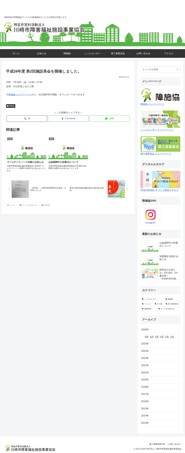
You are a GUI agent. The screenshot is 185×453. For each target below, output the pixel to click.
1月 (172, 336)
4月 (162, 336)
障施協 (11, 106)
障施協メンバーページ (20, 94)
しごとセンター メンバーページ (156, 130)
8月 (147, 336)
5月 (157, 336)
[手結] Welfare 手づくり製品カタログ (159, 190)
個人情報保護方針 (157, 444)
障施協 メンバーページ (152, 104)
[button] (177, 69)
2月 (167, 336)
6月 (152, 336)
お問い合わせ (174, 444)
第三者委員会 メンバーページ (155, 153)
